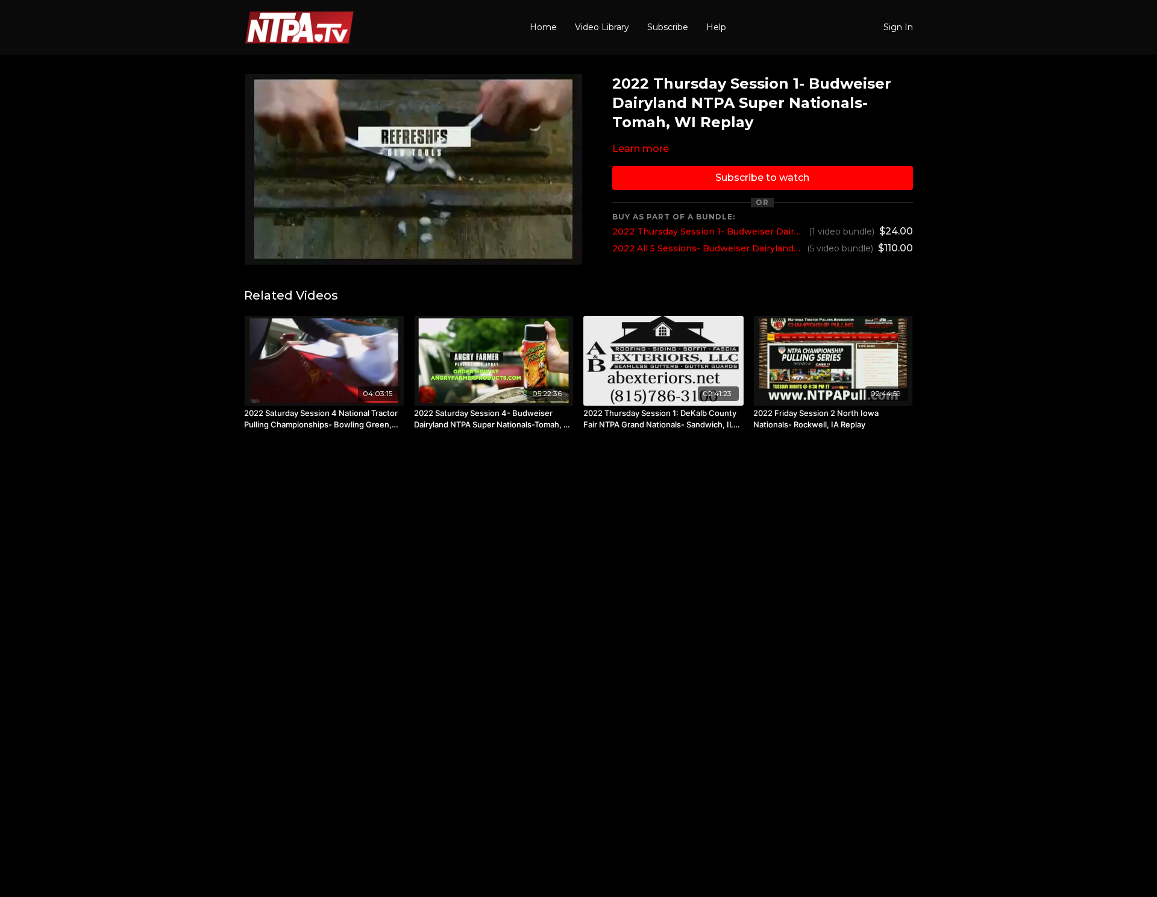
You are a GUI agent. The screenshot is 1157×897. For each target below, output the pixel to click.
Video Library (602, 27)
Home (543, 27)
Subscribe (667, 27)
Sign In (898, 27)
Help (716, 27)
